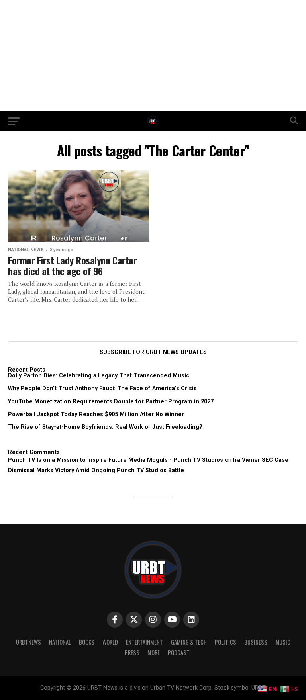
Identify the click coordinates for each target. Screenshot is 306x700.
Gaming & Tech (189, 642)
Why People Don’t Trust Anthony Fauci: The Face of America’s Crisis (102, 388)
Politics (225, 642)
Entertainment (144, 642)
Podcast (179, 652)
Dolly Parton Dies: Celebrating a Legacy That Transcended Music (98, 375)
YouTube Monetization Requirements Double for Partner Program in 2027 (111, 401)
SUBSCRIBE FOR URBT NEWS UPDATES (153, 352)
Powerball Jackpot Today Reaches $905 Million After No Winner (96, 414)
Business (255, 642)
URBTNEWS (28, 642)
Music (282, 642)
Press (132, 652)
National (60, 642)
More (153, 652)
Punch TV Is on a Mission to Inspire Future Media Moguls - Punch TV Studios (115, 460)
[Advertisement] (153, 55)
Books (86, 642)
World (110, 642)
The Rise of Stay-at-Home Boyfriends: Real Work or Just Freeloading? (105, 427)
